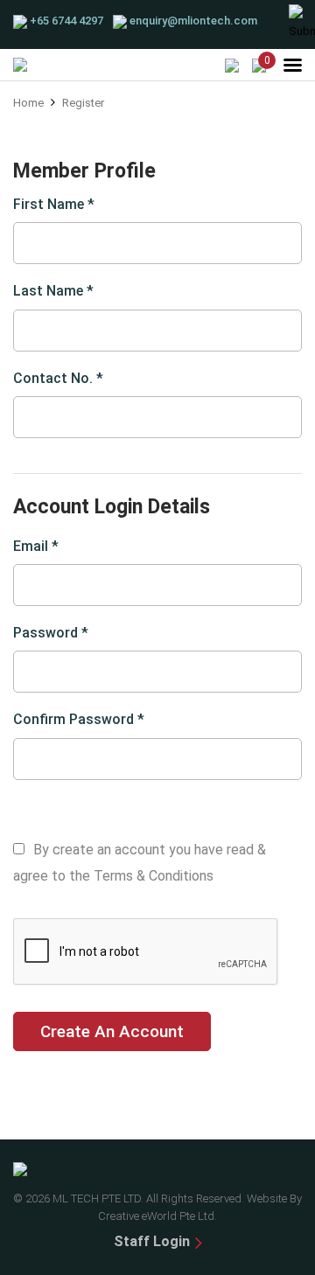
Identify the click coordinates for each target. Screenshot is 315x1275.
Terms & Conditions (154, 875)
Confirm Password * (78, 719)
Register (83, 102)
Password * (50, 632)
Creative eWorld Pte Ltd (156, 1216)
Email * (36, 546)
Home (28, 102)
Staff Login (152, 1241)
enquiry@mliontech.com (193, 20)
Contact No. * (58, 378)
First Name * (53, 204)
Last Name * (53, 290)
